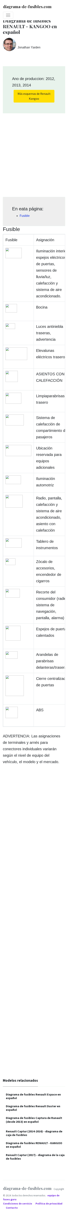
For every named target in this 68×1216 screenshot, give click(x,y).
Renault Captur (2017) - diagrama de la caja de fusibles (35, 1156)
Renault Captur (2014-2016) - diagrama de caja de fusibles (34, 1133)
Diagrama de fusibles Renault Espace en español (33, 1096)
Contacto (12, 1207)
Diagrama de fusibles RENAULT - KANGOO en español (34, 1144)
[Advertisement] (34, 154)
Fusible (25, 215)
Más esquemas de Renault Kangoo (34, 96)
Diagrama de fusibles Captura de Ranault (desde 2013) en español (34, 1119)
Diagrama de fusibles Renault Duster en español (33, 1108)
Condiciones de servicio (18, 1203)
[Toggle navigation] (8, 15)
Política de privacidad (49, 1203)
